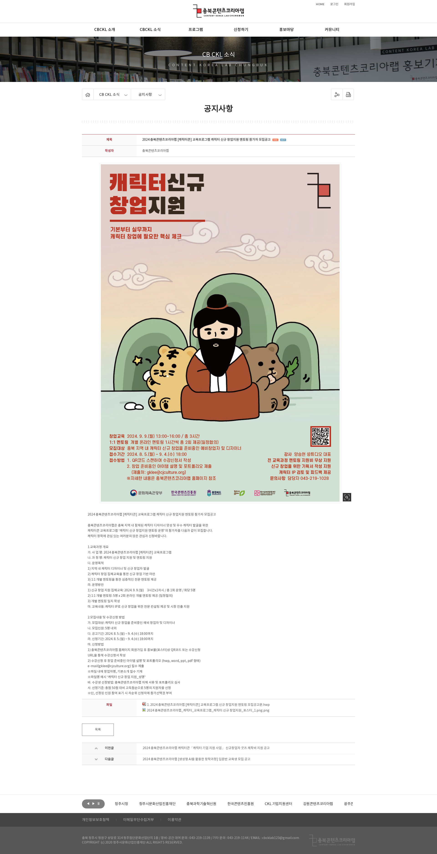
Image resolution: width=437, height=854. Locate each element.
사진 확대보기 (347, 497)
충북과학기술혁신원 (201, 804)
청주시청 (121, 804)
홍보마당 (286, 30)
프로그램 (195, 30)
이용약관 (174, 820)
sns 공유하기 (337, 94)
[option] (121, 803)
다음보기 (93, 803)
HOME (320, 4)
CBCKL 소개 (104, 30)
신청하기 (241, 30)
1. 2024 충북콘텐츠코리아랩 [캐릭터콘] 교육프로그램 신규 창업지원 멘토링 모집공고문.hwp (208, 705)
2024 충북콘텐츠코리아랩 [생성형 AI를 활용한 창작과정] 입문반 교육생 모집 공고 (196, 759)
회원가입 (349, 4)
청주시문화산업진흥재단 (157, 804)
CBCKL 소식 (150, 30)
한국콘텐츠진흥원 (240, 804)
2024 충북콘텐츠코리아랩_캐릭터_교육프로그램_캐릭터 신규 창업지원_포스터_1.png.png (208, 710)
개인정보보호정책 (95, 820)
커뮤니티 (332, 30)
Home (83, 91)
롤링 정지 (98, 803)
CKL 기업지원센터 (278, 804)
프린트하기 (348, 94)
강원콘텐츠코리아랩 (318, 804)
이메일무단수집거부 (138, 820)
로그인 (334, 4)
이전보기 (88, 803)
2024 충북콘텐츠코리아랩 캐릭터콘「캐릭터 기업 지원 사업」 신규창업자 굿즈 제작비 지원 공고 (206, 748)
